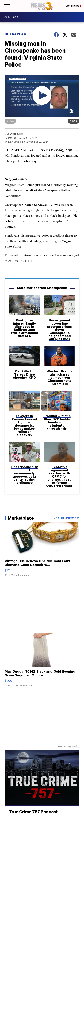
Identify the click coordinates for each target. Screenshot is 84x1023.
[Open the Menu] (6, 6)
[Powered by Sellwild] (73, 746)
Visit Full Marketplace (66, 518)
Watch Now (73, 6)
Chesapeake (17, 34)
